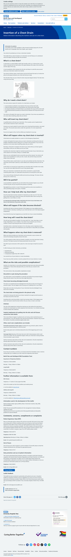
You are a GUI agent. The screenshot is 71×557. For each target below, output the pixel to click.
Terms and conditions (43, 551)
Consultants (41, 23)
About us (44, 15)
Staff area (14, 551)
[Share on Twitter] (15, 497)
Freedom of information (53, 551)
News (52, 15)
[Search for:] (58, 19)
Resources (40, 15)
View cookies (41, 11)
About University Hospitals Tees (12, 516)
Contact (5, 551)
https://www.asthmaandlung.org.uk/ (22, 398)
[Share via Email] (20, 497)
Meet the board (8, 520)
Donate (65, 15)
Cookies (36, 551)
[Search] (66, 19)
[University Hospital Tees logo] (11, 512)
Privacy (32, 551)
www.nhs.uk (16, 387)
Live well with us (50, 23)
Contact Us (49, 15)
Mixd (12, 555)
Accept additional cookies (11, 11)
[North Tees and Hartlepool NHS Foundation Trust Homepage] (13, 17)
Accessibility (27, 551)
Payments (9, 551)
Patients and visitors (23, 23)
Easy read (36, 15)
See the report (56, 523)
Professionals (59, 15)
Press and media (21, 551)
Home (5, 23)
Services (33, 23)
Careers (55, 15)
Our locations (11, 23)
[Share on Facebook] (17, 497)
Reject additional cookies (28, 11)
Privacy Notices (8, 470)
